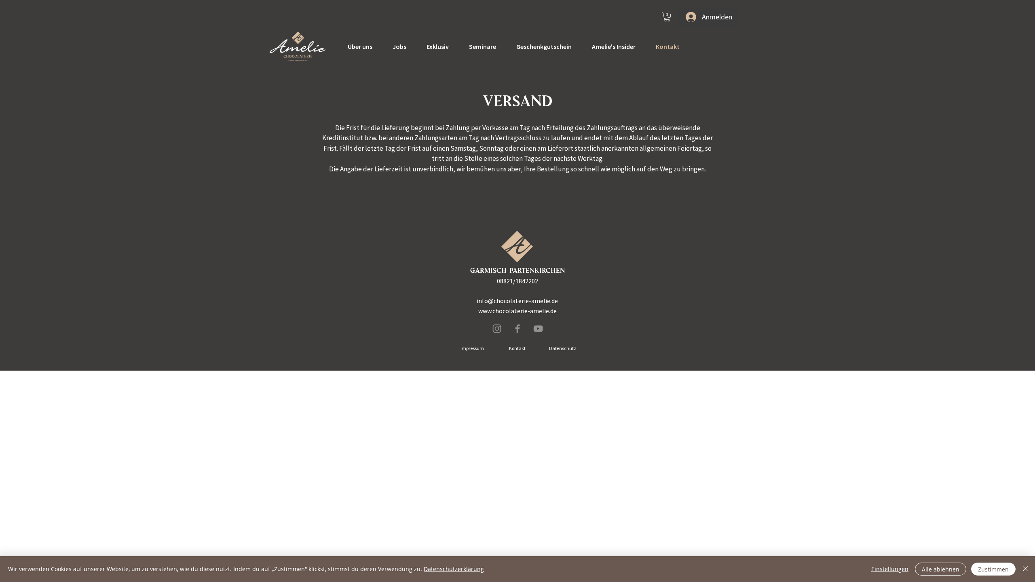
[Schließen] (1025, 569)
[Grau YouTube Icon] (538, 328)
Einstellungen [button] (889, 569)
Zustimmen (993, 569)
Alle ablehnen (940, 569)
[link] (667, 17)
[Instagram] (497, 328)
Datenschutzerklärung (454, 569)
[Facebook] (517, 328)
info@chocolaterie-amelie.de (517, 301)
